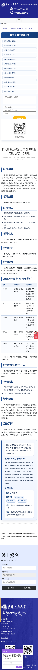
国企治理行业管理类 (10, 87)
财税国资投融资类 (9, 77)
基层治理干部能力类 (10, 59)
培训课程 (19, 28)
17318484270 (19, 497)
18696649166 (11, 501)
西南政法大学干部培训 (8, 629)
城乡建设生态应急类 (10, 68)
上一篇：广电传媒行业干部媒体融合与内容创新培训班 (18, 533)
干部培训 (13, 28)
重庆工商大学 (5, 623)
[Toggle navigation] (19, 20)
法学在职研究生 (6, 626)
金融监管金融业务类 (10, 82)
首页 (8, 28)
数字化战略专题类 (9, 91)
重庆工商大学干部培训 (8, 634)
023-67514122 (22, 501)
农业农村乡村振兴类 (10, 73)
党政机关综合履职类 (10, 41)
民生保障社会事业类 (27, 28)
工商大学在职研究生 (7, 621)
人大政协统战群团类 (10, 50)
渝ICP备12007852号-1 (25, 667)
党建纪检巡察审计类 (10, 45)
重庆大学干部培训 (6, 631)
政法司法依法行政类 (10, 54)
